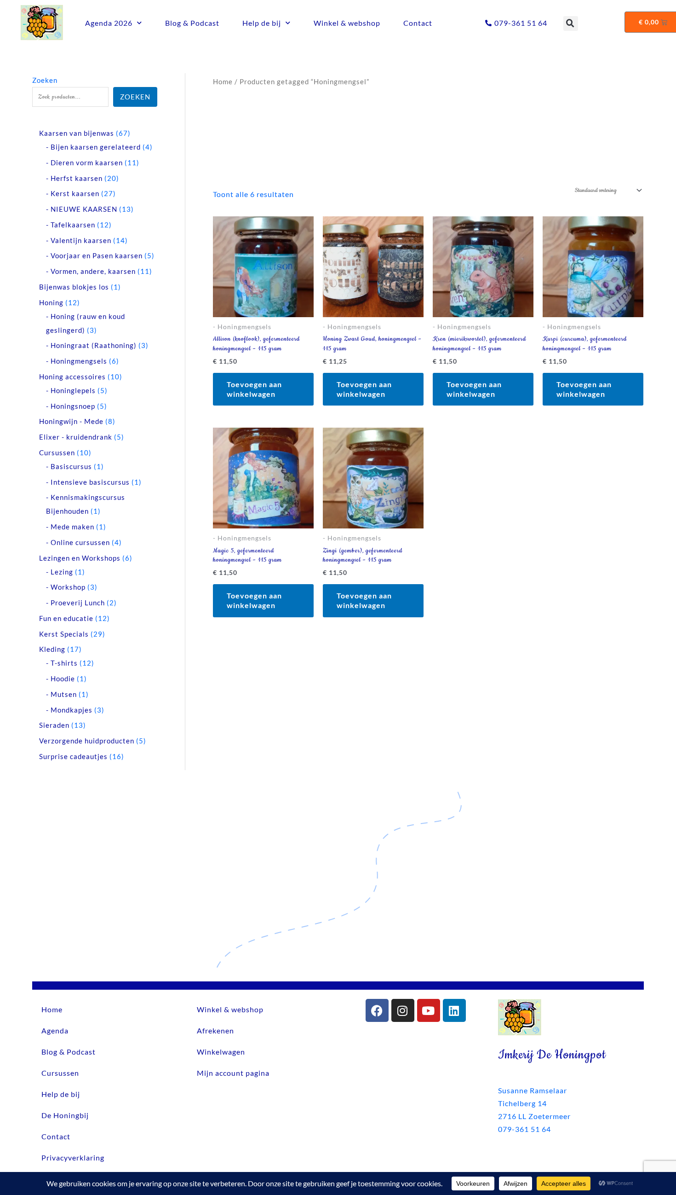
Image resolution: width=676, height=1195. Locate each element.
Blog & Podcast (192, 22)
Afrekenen (215, 1030)
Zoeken (44, 80)
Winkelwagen (221, 1051)
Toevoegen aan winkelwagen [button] (254, 389)
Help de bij (261, 22)
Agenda (55, 1030)
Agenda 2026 (108, 22)
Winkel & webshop (347, 22)
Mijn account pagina (233, 1072)
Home (223, 81)
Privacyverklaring (72, 1157)
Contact (417, 22)
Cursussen (60, 1072)
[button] (570, 23)
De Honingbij (65, 1115)
